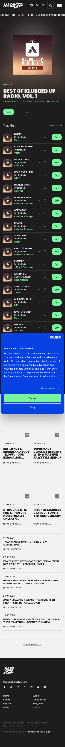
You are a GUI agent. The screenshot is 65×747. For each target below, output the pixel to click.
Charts (6, 699)
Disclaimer (18, 722)
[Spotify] (38, 687)
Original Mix (20, 137)
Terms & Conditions (13, 726)
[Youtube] (45, 687)
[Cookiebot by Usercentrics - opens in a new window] (47, 337)
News (6, 707)
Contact (36, 707)
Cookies (7, 722)
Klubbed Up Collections (33, 101)
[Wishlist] (32, 5)
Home (6, 695)
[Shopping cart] (37, 5)
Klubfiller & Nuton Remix (26, 276)
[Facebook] (4, 687)
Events (35, 695)
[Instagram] (31, 687)
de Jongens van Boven (38, 731)
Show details (48, 388)
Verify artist (38, 703)
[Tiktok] (18, 687)
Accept (32, 398)
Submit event (39, 699)
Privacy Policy (33, 722)
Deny (32, 407)
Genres (7, 703)
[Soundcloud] (25, 687)
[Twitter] (11, 687)
